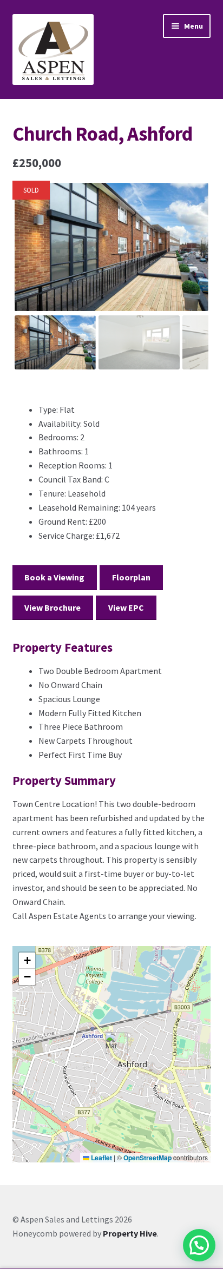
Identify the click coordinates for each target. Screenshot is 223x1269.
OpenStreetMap (147, 1157)
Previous (30, 257)
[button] (112, 1043)
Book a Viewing (54, 577)
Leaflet (100, 1157)
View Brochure (52, 607)
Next (193, 257)
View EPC (126, 607)
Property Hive (130, 1233)
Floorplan (131, 577)
